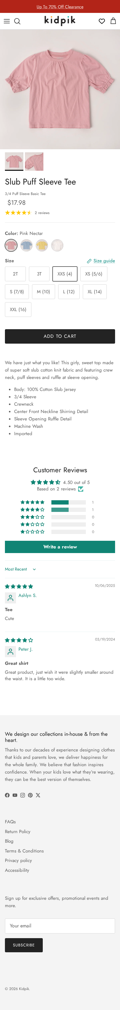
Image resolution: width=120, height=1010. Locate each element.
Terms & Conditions (24, 851)
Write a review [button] (60, 546)
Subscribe (24, 945)
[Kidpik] (60, 21)
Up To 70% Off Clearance (60, 6)
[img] (19, 586)
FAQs (10, 821)
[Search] (20, 21)
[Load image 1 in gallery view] (60, 89)
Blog (9, 841)
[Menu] (7, 21)
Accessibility (17, 870)
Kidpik (24, 989)
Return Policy (17, 831)
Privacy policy (18, 860)
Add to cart (60, 336)
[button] (33, 502)
